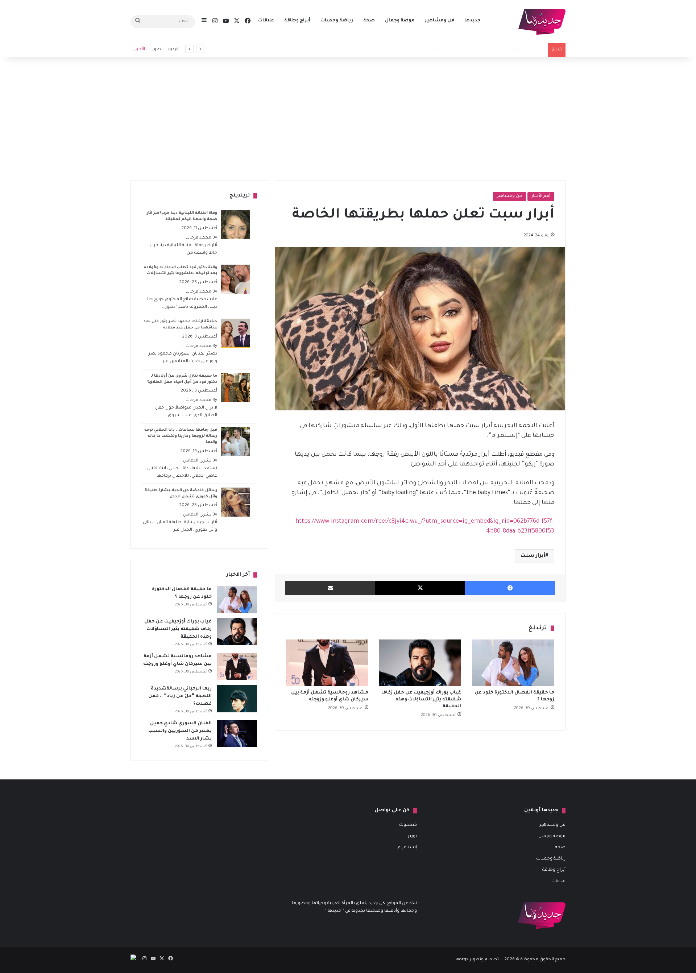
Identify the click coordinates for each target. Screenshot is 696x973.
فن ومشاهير (439, 20)
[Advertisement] (348, 119)
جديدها (472, 20)
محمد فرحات (198, 238)
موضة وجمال (400, 20)
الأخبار (139, 49)
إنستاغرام (407, 847)
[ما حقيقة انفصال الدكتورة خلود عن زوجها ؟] (513, 662)
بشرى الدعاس (197, 461)
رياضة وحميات (336, 20)
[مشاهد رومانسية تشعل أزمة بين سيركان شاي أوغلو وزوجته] (327, 662)
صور (156, 49)
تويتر (412, 836)
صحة (369, 20)
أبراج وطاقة (297, 20)
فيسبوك (408, 825)
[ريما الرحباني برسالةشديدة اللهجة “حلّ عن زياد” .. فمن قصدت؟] (237, 698)
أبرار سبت (533, 556)
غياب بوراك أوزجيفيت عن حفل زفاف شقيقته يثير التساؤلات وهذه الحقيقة (421, 699)
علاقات (266, 20)
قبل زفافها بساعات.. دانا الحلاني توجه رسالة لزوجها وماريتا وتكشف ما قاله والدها (180, 436)
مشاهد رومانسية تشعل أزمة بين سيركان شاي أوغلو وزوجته (485, 49)
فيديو (173, 49)
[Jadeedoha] (542, 22)
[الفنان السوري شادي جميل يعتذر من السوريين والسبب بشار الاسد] (237, 733)
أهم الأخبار (540, 196)
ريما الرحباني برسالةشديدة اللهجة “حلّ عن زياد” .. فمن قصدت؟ (180, 696)
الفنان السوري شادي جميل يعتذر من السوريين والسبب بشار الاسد (180, 731)
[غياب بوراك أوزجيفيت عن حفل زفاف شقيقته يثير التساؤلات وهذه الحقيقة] (420, 662)
